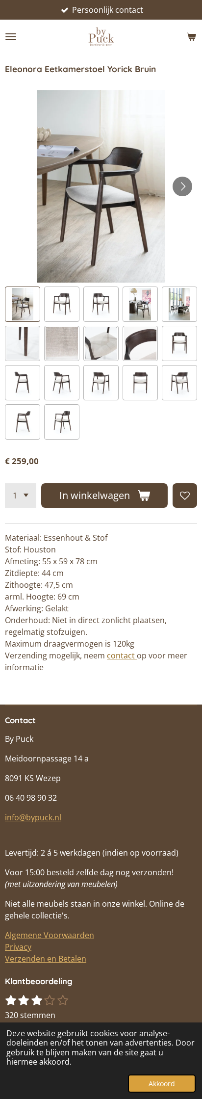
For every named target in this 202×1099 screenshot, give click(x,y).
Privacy (18, 947)
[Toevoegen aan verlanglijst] (185, 495)
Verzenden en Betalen (45, 958)
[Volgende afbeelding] (182, 186)
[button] (22, 304)
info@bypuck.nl (33, 817)
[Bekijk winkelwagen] (191, 37)
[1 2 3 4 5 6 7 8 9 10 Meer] (20, 495)
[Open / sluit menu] (11, 37)
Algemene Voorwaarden (49, 935)
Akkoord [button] (162, 1083)
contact (122, 655)
